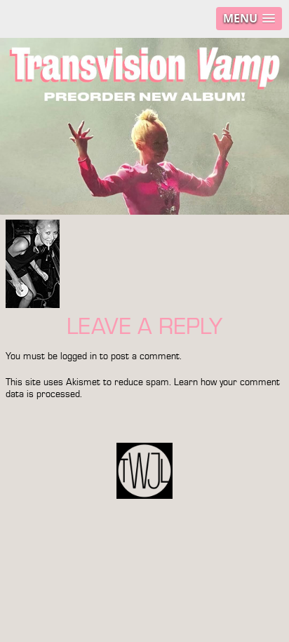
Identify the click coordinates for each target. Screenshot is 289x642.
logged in (78, 356)
